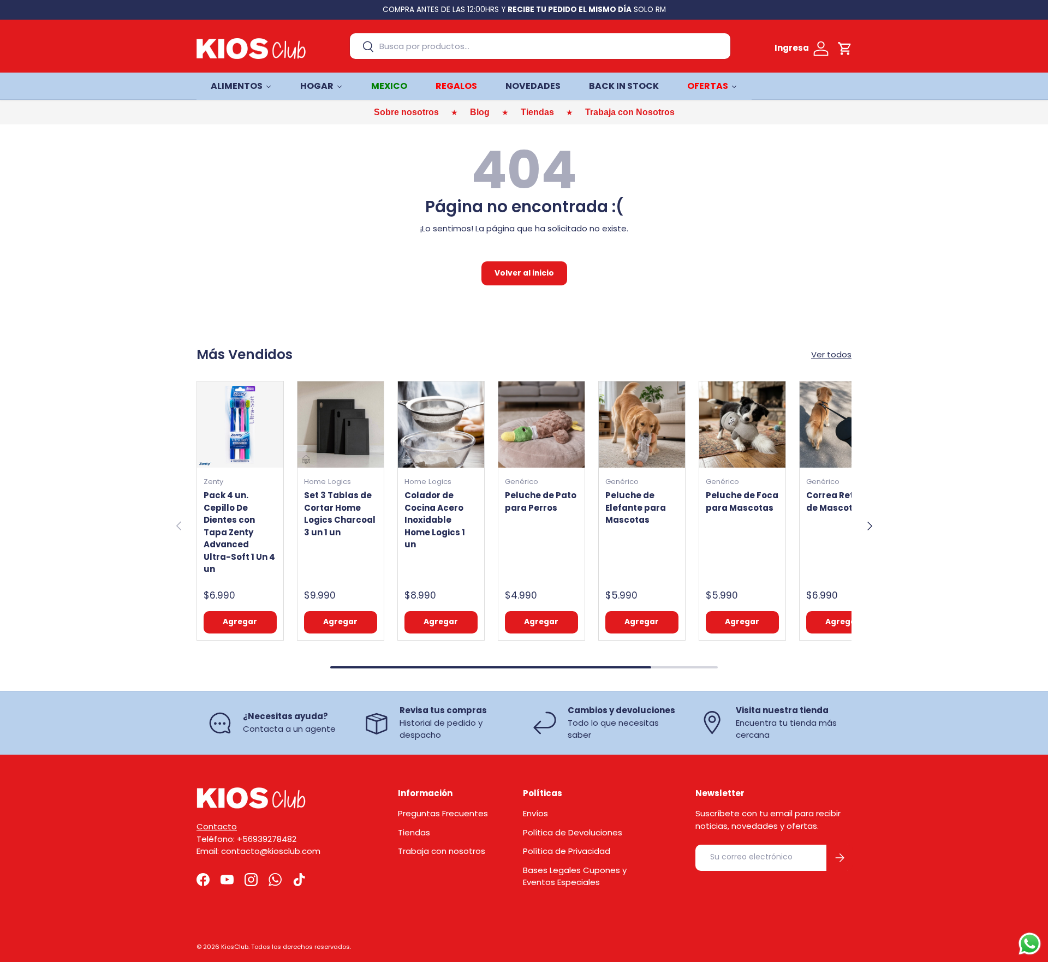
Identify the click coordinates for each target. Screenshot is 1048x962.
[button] (845, 49)
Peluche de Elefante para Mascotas (635, 507)
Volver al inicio (524, 273)
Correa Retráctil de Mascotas (842, 501)
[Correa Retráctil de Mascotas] (843, 424)
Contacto (216, 826)
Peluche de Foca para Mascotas (742, 501)
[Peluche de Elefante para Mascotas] (642, 424)
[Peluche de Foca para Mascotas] (742, 424)
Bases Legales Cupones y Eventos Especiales (575, 876)
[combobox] (540, 46)
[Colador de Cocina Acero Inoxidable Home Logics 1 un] (441, 424)
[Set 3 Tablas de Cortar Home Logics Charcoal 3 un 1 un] (340, 424)
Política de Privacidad (566, 851)
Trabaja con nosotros (441, 851)
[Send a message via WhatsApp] (1030, 944)
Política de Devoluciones (572, 832)
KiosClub (234, 946)
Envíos (535, 813)
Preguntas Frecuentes (443, 813)
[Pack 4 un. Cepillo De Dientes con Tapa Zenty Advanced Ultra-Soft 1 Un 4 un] (240, 424)
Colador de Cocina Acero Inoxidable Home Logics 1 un (434, 519)
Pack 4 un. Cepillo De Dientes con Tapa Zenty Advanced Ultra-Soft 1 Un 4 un (239, 532)
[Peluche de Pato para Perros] (541, 424)
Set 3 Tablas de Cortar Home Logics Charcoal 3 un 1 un (340, 513)
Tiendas (414, 832)
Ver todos (831, 354)
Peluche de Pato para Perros (540, 501)
